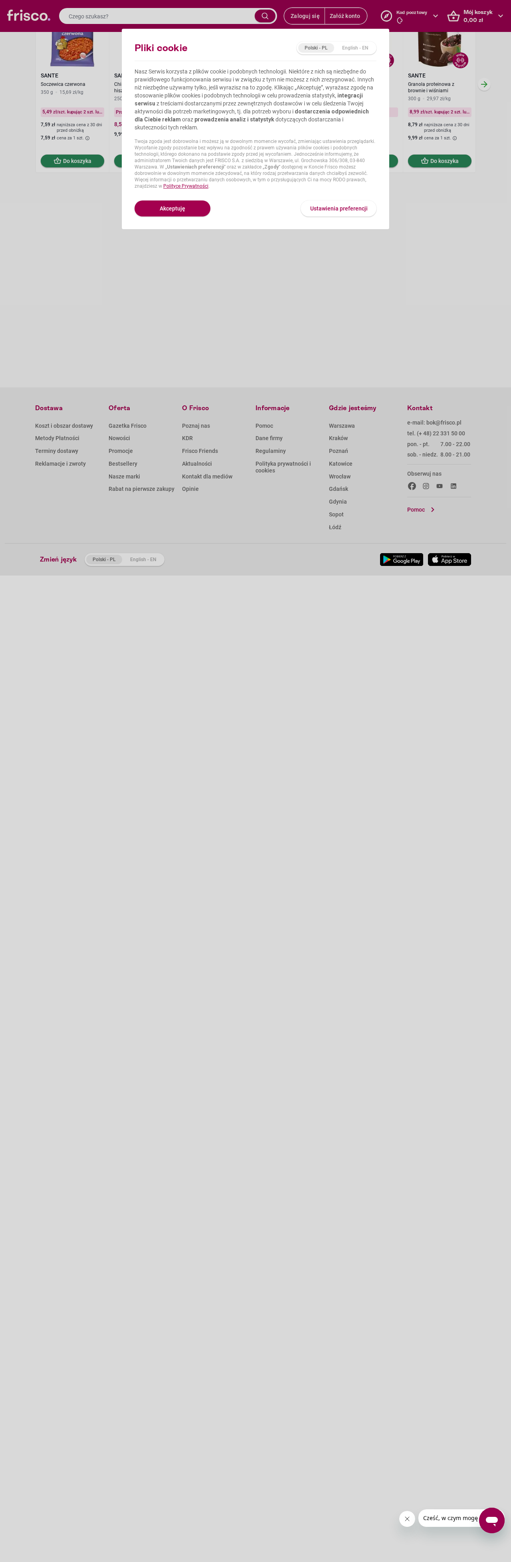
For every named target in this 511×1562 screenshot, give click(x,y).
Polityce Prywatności (185, 186)
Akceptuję (172, 208)
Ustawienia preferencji (339, 208)
